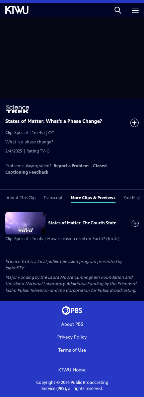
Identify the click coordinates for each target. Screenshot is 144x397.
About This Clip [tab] (21, 198)
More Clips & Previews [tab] (93, 198)
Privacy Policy (72, 337)
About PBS (72, 324)
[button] (118, 10)
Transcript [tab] (53, 198)
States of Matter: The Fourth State (82, 223)
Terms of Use (72, 350)
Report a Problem (71, 166)
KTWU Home (72, 370)
